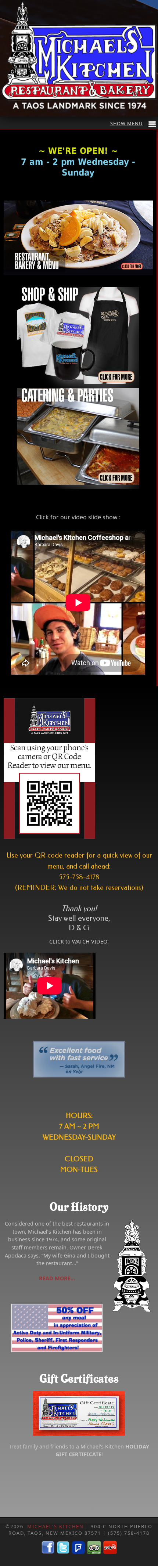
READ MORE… (57, 1278)
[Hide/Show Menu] (133, 123)
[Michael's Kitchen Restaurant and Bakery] (78, 238)
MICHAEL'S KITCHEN (55, 1526)
